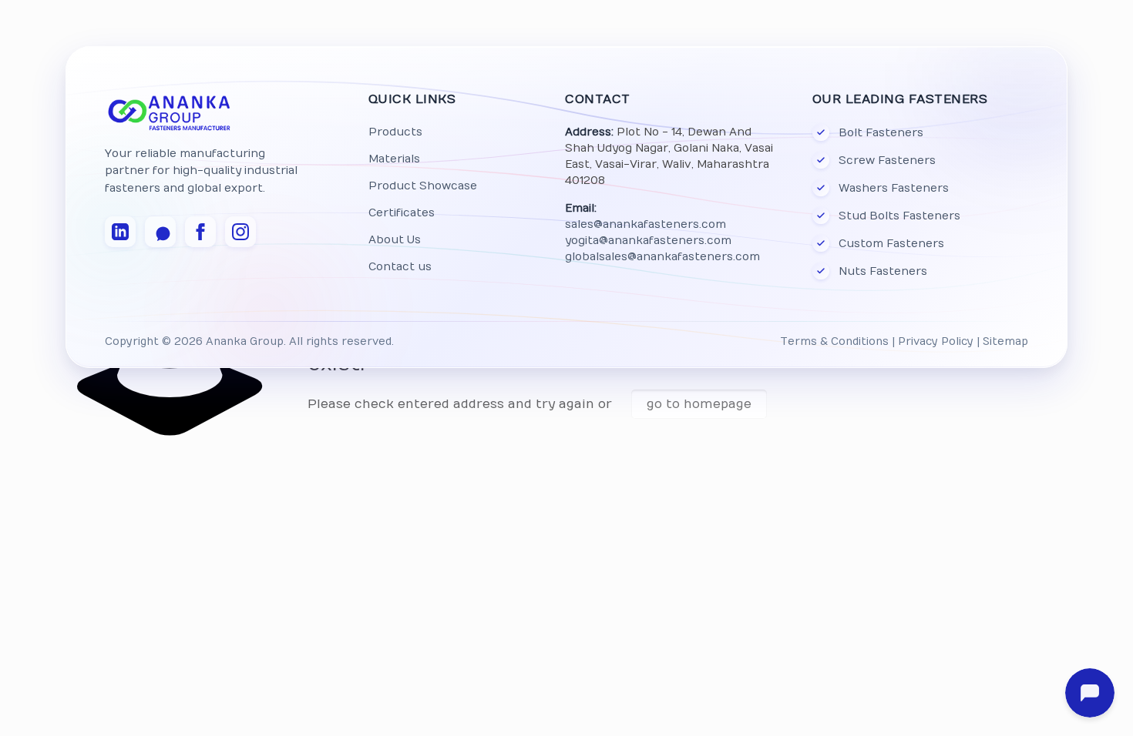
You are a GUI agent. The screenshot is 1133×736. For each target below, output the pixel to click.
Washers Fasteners (894, 188)
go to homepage (699, 404)
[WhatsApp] (160, 231)
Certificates (401, 212)
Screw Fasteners (887, 160)
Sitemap (1005, 342)
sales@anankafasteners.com (645, 224)
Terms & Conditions (834, 342)
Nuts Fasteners (883, 271)
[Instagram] (240, 231)
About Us (394, 239)
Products (395, 132)
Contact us (400, 266)
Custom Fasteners (891, 243)
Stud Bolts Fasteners (899, 215)
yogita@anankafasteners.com (648, 240)
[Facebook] (200, 231)
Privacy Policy (935, 342)
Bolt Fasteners (881, 132)
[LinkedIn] (120, 231)
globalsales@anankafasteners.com (662, 256)
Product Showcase (422, 185)
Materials (394, 159)
